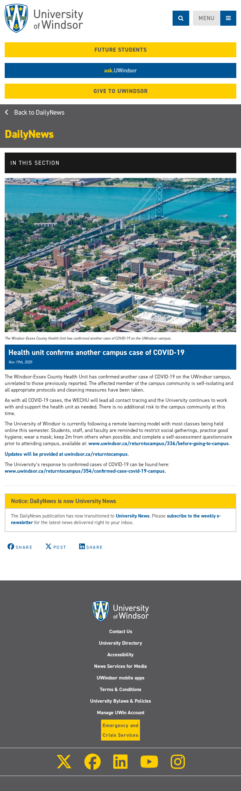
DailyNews (50, 112)
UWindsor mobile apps (120, 677)
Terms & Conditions (120, 689)
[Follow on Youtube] (149, 766)
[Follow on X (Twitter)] (64, 766)
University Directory (120, 643)
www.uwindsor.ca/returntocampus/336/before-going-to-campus (158, 443)
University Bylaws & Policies (120, 701)
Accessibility (120, 654)
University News (132, 516)
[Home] (44, 18)
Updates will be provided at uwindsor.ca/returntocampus (66, 454)
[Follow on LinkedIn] (120, 766)
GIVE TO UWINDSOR (121, 91)
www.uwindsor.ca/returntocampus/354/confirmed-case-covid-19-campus (85, 471)
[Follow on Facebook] (92, 766)
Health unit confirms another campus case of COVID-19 (96, 352)
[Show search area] (181, 18)
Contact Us (120, 631)
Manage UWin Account (120, 712)
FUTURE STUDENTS (120, 50)
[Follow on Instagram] (178, 766)
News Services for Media (120, 666)
